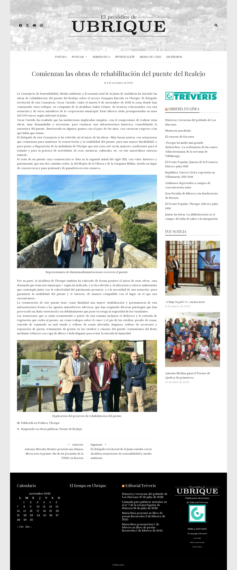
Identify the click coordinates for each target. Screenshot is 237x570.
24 (38, 515)
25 (44, 515)
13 (57, 506)
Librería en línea (183, 108)
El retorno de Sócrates (179, 136)
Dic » (29, 526)
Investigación (125, 56)
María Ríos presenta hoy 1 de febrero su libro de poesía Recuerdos (140, 527)
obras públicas (48, 429)
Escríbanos (174, 56)
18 (44, 511)
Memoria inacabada (178, 130)
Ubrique (54, 423)
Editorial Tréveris (140, 485)
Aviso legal (197, 538)
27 (57, 515)
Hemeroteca (101, 56)
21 (18, 515)
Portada (61, 56)
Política (43, 423)
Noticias (78, 56)
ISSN (190, 529)
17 (38, 511)
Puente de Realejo (70, 429)
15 (24, 511)
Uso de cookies (197, 547)
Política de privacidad (197, 542)
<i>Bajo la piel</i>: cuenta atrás (185, 302)
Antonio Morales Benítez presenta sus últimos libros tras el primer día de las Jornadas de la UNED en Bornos (54, 451)
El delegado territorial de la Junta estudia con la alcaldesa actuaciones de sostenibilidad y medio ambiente (121, 451)
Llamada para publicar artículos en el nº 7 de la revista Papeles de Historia (144, 505)
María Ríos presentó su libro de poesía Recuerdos (142, 515)
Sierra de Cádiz (150, 56)
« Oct (20, 526)
